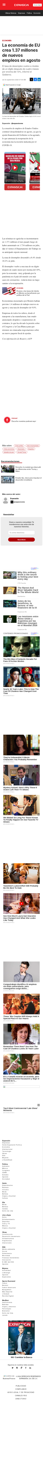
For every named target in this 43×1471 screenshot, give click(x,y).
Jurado (5, 1315)
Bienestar (6, 1311)
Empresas (21, 13)
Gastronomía (7, 1302)
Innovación (6, 1260)
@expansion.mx (21, 1367)
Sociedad (6, 1179)
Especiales (6, 1277)
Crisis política (19, 446)
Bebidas (5, 1304)
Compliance (21, 1389)
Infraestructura (8, 1238)
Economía (37, 13)
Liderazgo (6, 1272)
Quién (4, 1183)
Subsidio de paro (9, 452)
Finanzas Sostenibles (10, 1258)
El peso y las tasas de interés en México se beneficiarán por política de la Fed (28, 293)
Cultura (5, 1198)
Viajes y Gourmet (9, 1196)
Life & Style (6, 1215)
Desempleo (21, 449)
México (5, 1168)
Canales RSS (21, 1395)
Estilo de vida (7, 1211)
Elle (3, 1202)
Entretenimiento (8, 1219)
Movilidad (6, 1255)
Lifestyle (5, 1294)
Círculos (5, 1189)
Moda (4, 1192)
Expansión (14, 498)
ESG (3, 1155)
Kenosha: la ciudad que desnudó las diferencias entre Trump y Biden (28, 469)
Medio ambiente (8, 1249)
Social (4, 1251)
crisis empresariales (33, 446)
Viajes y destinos (9, 1306)
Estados (5, 1175)
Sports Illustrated (8, 1281)
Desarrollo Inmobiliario (11, 1236)
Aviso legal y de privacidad (20, 1392)
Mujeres (5, 1158)
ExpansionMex (27, 1368)
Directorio (21, 1399)
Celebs (5, 1209)
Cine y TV (6, 1224)
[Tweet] (31, 79)
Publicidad (21, 1386)
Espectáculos (7, 1185)
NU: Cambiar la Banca (21, 1357)
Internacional (7, 1149)
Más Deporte (7, 1292)
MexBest (5, 1300)
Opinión (5, 1177)
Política (29, 13)
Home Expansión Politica (12, 1145)
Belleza (5, 1194)
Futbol (4, 1283)
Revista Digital (37, 5)
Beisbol (5, 1285)
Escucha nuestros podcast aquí (24, 421)
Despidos (31, 449)
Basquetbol (6, 1289)
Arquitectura (7, 1241)
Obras (4, 1153)
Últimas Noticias (10, 13)
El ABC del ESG (8, 1262)
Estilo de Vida (7, 1313)
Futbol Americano (9, 1287)
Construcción (7, 1234)
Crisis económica (9, 449)
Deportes (6, 1221)
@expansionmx (17, 123)
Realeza (5, 1187)
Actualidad (6, 1270)
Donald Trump (22, 452)
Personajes (6, 1309)
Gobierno (5, 1166)
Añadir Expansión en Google (13, 85)
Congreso (6, 1170)
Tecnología (6, 1151)
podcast (15, 418)
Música (5, 1226)
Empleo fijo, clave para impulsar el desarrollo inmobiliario (28, 478)
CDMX (4, 1172)
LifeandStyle (7, 1160)
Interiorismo (7, 1243)
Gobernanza (7, 1253)
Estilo (4, 1217)
